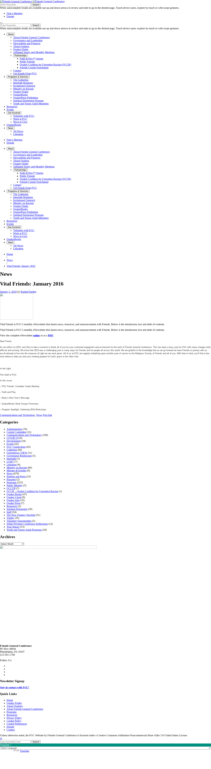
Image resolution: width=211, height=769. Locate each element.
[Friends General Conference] (49, 1)
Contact (11, 729)
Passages (11, 479)
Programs (11, 482)
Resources (12, 506)
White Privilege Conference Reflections (27, 523)
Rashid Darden (28, 291)
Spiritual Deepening (17, 509)
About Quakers (15, 706)
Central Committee (16, 432)
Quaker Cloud (14, 497)
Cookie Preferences (17, 723)
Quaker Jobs (13, 500)
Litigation (12, 464)
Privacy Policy (14, 718)
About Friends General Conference (25, 709)
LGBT (10, 461)
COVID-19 (13, 438)
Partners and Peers (16, 476)
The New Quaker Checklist (21, 515)
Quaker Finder (14, 703)
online (36, 335)
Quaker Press (13, 503)
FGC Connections (16, 446)
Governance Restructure (19, 455)
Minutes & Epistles (16, 470)
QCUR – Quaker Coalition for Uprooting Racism (32, 491)
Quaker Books (14, 494)
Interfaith (11, 458)
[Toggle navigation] (1, 22)
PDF (50, 335)
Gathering (12, 449)
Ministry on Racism (17, 467)
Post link (47, 415)
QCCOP (11, 488)
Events (10, 444)
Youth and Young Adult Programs (24, 529)
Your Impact (13, 526)
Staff (9, 512)
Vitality (10, 518)
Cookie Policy (14, 720)
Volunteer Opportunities (19, 521)
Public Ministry (15, 485)
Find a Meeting (14, 13)
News (10, 260)
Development (14, 441)
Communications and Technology (17, 415)
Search (35, 4)
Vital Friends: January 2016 (21, 266)
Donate (10, 16)
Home (10, 254)
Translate (24, 751)
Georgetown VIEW (17, 452)
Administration (14, 429)
